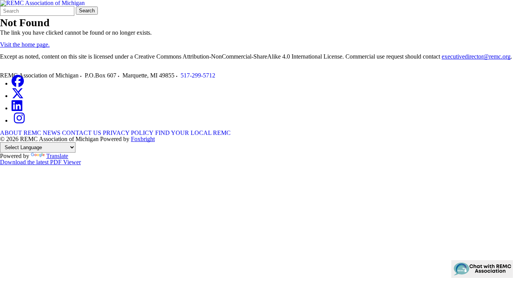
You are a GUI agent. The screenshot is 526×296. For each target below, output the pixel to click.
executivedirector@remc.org (476, 56)
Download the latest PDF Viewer (40, 162)
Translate (57, 156)
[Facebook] (18, 83)
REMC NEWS (41, 133)
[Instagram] (19, 120)
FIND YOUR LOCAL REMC (193, 133)
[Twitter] (18, 95)
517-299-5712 (198, 75)
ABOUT (11, 133)
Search (87, 10)
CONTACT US (81, 133)
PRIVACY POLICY (128, 133)
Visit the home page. (25, 44)
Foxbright (143, 139)
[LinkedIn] (17, 108)
